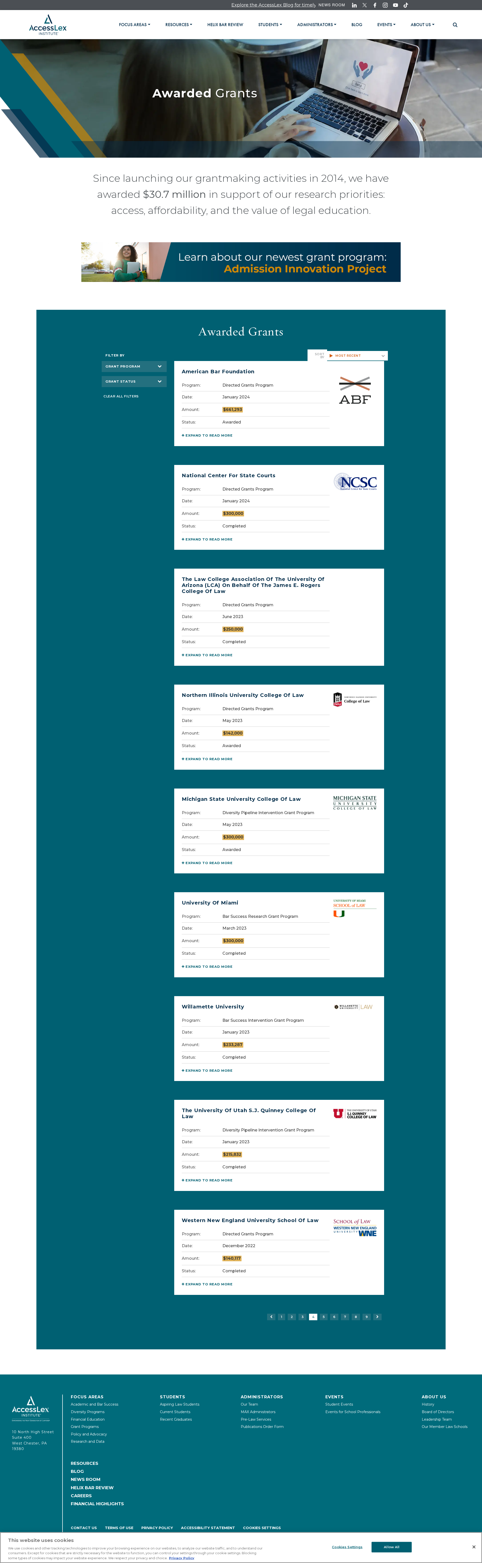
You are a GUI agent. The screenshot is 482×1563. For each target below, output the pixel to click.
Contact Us (84, 1528)
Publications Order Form (262, 1426)
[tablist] (283, 24)
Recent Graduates (176, 1419)
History (428, 1404)
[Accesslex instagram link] (385, 5)
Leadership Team (437, 1419)
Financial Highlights (97, 1503)
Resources (84, 1463)
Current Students (175, 1412)
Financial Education (88, 1419)
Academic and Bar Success (94, 1404)
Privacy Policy (157, 1528)
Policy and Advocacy (89, 1434)
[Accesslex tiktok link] (406, 5)
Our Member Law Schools (444, 1426)
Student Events (339, 1404)
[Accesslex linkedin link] (354, 5)
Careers (81, 1495)
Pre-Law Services (256, 1419)
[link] (225, 24)
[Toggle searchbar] (453, 25)
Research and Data (87, 1441)
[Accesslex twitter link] (365, 5)
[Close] (473, 1546)
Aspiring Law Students (179, 1404)
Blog (77, 1471)
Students (172, 1397)
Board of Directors (438, 1412)
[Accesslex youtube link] (395, 5)
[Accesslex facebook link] (375, 5)
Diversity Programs (87, 1412)
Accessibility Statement (208, 1528)
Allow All (391, 1547)
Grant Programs (85, 1426)
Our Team (249, 1404)
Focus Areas (87, 1397)
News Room (332, 4)
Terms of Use (119, 1528)
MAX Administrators (258, 1412)
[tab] (134, 24)
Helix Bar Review (92, 1487)
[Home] (48, 24)
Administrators (262, 1397)
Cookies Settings (262, 1528)
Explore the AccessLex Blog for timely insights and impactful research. (262, 5)
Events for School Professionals (352, 1412)
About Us (434, 1397)
